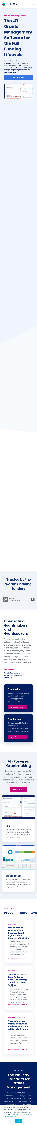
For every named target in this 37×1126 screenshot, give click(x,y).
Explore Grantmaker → (17, 707)
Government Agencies (13, 675)
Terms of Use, (20, 1114)
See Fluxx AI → (18, 789)
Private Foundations (12, 673)
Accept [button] (18, 1121)
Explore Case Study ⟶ (17, 958)
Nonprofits (8, 677)
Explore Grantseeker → (18, 737)
